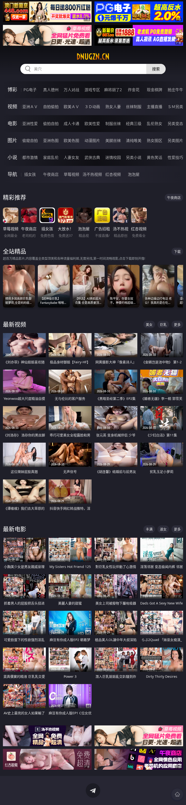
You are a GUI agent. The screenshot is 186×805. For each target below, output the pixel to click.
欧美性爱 (92, 123)
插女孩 (30, 174)
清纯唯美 (133, 140)
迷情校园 (113, 157)
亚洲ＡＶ (30, 106)
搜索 (156, 69)
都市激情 (30, 157)
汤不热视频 (92, 174)
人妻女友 (71, 157)
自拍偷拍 (51, 106)
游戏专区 (92, 89)
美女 (149, 324)
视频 (12, 106)
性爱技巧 (175, 157)
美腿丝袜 (113, 140)
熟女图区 (154, 140)
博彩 (12, 89)
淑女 (163, 529)
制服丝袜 (113, 123)
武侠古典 (92, 157)
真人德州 (51, 89)
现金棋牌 (154, 89)
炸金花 (134, 89)
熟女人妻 (113, 106)
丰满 (149, 529)
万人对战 (71, 89)
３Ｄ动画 (92, 106)
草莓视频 (71, 174)
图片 (12, 140)
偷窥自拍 (30, 140)
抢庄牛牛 (175, 89)
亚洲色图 (51, 140)
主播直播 (154, 106)
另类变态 (175, 123)
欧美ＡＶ (71, 106)
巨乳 (163, 324)
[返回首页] (177, 794)
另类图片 (175, 140)
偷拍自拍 (51, 123)
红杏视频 (113, 174)
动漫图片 (92, 140)
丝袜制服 (133, 106)
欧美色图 (71, 140)
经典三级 (133, 123)
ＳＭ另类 (175, 106)
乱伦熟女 (154, 123)
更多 (177, 324)
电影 (12, 123)
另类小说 (133, 157)
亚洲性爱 (30, 123)
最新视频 (14, 324)
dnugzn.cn (93, 56)
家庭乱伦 (51, 157)
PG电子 (30, 89)
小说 (12, 157)
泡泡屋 (134, 174)
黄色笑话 (154, 157)
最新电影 (14, 529)
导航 (12, 174)
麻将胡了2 (113, 89)
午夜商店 (51, 174)
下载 (177, 251)
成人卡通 (71, 123)
